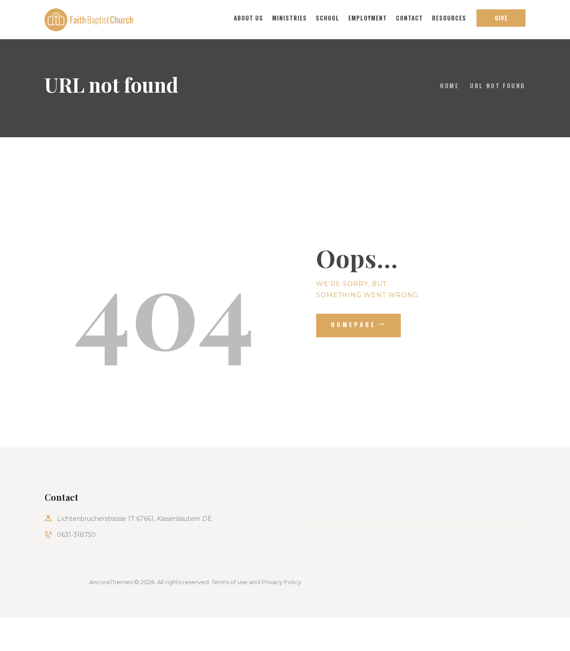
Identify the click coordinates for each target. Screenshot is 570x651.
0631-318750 (76, 535)
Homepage (353, 324)
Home (449, 85)
